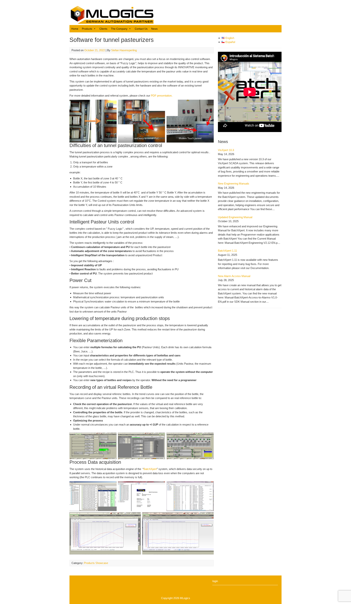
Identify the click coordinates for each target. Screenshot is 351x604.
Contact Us (141, 28)
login (215, 581)
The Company (119, 28)
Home (74, 28)
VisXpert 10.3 (226, 150)
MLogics (185, 598)
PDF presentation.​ (161, 95)
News (154, 28)
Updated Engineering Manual (235, 217)
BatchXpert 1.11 (227, 250)
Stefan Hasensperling (124, 50)
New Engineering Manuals (233, 183)
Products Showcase (96, 563)
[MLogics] (111, 22)
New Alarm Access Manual (234, 276)
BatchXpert (150, 469)
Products (87, 28)
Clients (103, 28)
